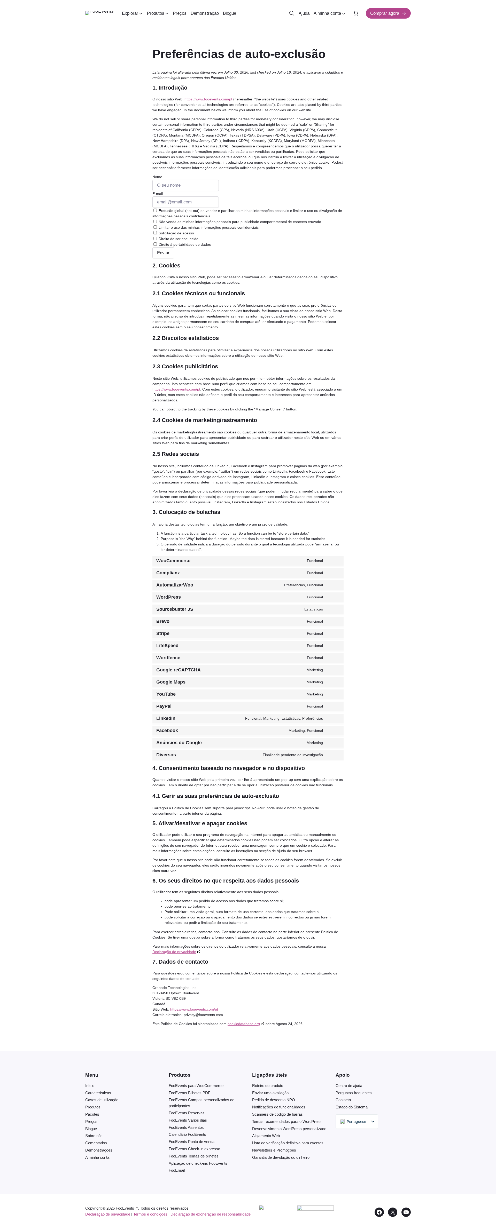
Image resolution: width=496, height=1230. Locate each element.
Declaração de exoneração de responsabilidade (211, 1214)
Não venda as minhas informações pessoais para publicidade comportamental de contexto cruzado (239, 222)
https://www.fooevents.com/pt (208, 99)
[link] (356, 13)
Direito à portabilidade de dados (184, 244)
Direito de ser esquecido (178, 239)
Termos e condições (150, 1214)
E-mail (157, 194)
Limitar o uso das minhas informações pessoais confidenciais (208, 227)
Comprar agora (384, 13)
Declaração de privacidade (174, 952)
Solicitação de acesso (176, 233)
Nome (157, 177)
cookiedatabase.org (244, 1024)
